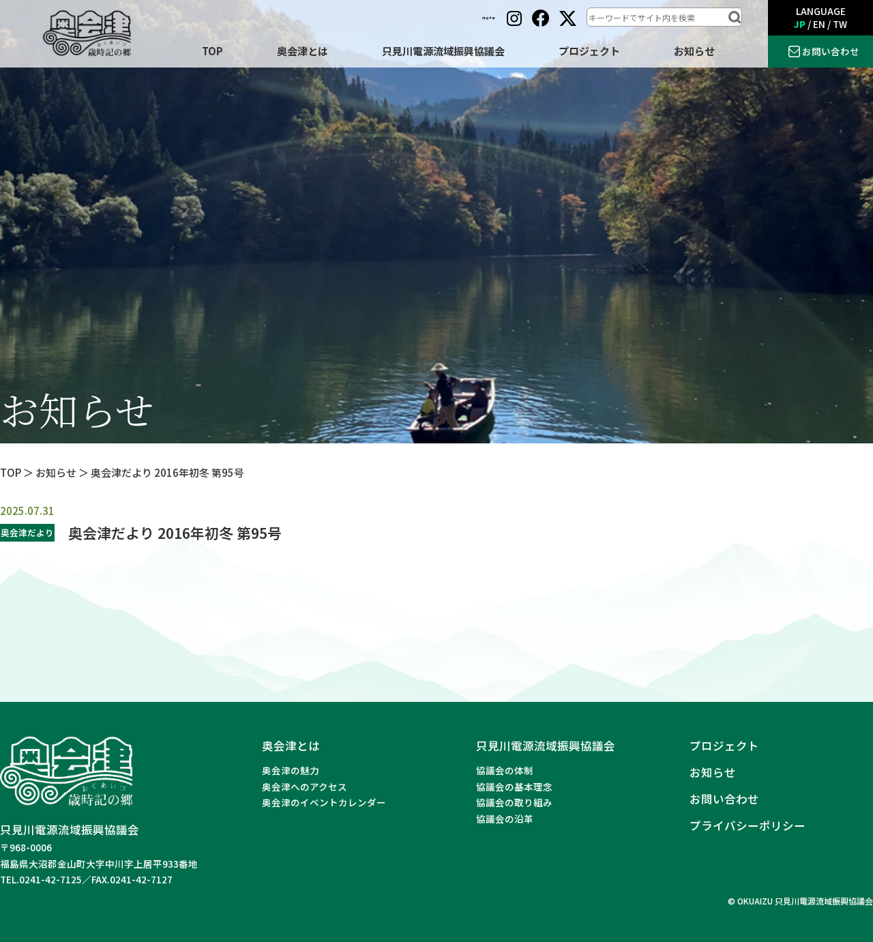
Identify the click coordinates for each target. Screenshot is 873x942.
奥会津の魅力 (290, 770)
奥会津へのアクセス (304, 786)
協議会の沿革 (504, 818)
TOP (212, 51)
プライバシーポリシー (747, 825)
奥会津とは (302, 51)
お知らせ (694, 51)
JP (799, 24)
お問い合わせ (830, 51)
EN (819, 24)
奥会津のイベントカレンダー (324, 802)
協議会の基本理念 (514, 786)
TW (840, 24)
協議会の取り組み (514, 802)
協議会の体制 (504, 770)
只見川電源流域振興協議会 (443, 51)
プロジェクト (589, 51)
